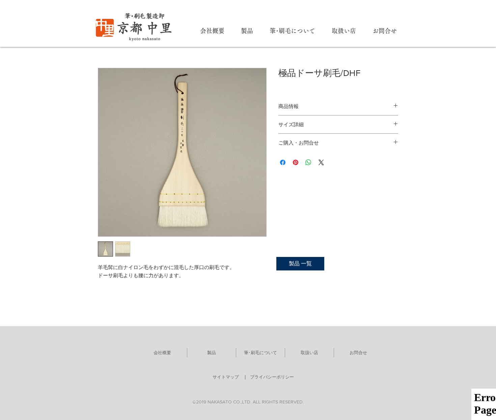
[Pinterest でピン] (296, 162)
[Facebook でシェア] (283, 162)
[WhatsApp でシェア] (308, 162)
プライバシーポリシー (272, 376)
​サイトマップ (226, 376)
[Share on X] (321, 162)
